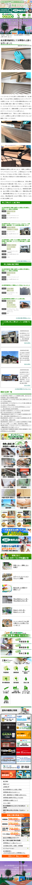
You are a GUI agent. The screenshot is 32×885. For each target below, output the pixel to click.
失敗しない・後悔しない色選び (21, 566)
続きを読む (27, 343)
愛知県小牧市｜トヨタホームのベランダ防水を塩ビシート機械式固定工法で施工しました (16, 426)
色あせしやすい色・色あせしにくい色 (19, 611)
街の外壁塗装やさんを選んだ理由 (12, 789)
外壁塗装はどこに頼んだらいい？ (12, 843)
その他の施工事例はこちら (23, 261)
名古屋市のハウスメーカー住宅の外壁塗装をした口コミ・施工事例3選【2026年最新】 (25, 337)
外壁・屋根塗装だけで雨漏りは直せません (15, 795)
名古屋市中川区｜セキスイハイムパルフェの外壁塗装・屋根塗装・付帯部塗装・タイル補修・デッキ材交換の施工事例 (25, 378)
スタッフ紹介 (7, 803)
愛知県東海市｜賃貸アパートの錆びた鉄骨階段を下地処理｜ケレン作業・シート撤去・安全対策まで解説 (16, 422)
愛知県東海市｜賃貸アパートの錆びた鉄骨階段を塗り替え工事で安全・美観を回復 (16, 419)
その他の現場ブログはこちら (23, 389)
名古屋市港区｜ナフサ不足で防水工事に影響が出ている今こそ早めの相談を (16, 400)
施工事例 (5, 781)
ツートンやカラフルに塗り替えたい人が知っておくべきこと (21, 623)
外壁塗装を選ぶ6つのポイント (11, 792)
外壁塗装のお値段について (10, 800)
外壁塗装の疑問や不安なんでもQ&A (13, 797)
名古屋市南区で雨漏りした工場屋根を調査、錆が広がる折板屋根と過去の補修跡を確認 (16, 396)
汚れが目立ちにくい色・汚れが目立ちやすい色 (21, 600)
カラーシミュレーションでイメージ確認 (21, 577)
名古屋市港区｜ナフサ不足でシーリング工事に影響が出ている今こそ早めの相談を (16, 404)
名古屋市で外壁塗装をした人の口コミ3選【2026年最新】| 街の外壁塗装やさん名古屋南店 (15, 411)
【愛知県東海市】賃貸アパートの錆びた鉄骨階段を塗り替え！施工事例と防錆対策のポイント (16, 415)
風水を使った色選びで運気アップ (20, 588)
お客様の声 (6, 787)
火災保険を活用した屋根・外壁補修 (13, 845)
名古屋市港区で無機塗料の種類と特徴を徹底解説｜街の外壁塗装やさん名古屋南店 (16, 430)
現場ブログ (9, 35)
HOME (3, 35)
